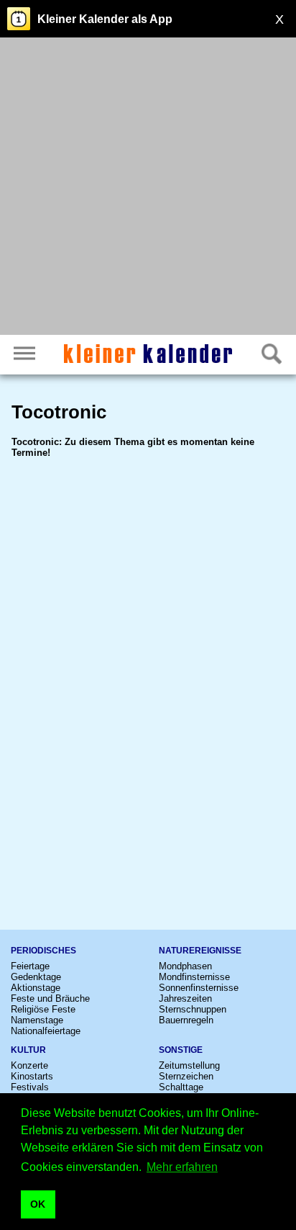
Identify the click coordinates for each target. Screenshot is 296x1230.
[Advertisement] (148, 188)
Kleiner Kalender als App (104, 19)
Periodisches (43, 951)
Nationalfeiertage (45, 1030)
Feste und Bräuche (50, 998)
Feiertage (30, 966)
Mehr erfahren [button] (182, 1167)
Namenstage (37, 1020)
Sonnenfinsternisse (199, 987)
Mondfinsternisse (194, 976)
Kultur (28, 1050)
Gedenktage (36, 976)
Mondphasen (185, 966)
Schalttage (181, 1087)
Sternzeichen (186, 1076)
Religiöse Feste (43, 1009)
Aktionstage (35, 987)
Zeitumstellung (189, 1065)
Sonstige (181, 1050)
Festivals (30, 1087)
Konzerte (29, 1065)
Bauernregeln (186, 1020)
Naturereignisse (200, 951)
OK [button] (37, 1204)
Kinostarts (32, 1076)
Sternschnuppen (192, 1009)
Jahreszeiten (185, 998)
